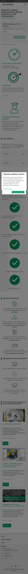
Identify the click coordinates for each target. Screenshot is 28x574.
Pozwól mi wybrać (7, 189)
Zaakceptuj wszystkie (18, 192)
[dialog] (14, 181)
